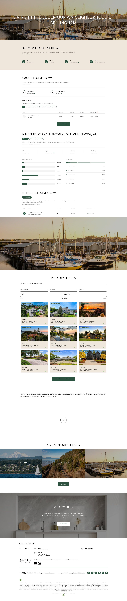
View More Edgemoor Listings (63, 378)
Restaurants (30, 106)
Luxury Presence (49, 573)
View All (63, 484)
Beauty (49, 106)
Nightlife (54, 106)
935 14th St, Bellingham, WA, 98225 (34, 214)
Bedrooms (81, 289)
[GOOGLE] (103, 573)
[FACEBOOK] (88, 573)
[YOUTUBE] (99, 573)
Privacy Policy (73, 573)
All (24, 106)
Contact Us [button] (63, 523)
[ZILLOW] (106, 573)
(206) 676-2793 (89, 549)
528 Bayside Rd (31, 117)
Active (43, 106)
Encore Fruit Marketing (32, 115)
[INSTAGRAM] (92, 573)
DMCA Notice (81, 573)
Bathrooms (52, 289)
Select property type (25, 289)
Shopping (37, 106)
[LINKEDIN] (95, 573)
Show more (63, 124)
